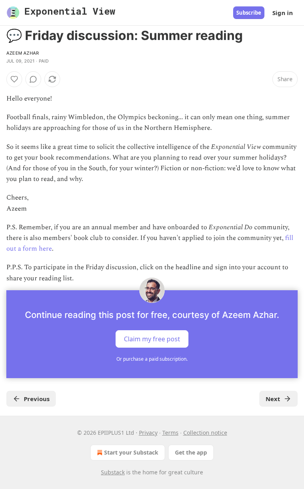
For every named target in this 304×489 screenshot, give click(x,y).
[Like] (14, 79)
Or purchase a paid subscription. (152, 359)
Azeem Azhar (22, 53)
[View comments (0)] (33, 79)
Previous (36, 399)
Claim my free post (152, 338)
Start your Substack (131, 452)
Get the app (191, 452)
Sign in (282, 13)
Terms (170, 432)
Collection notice (205, 432)
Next (273, 399)
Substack (113, 472)
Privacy (148, 432)
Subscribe (248, 12)
